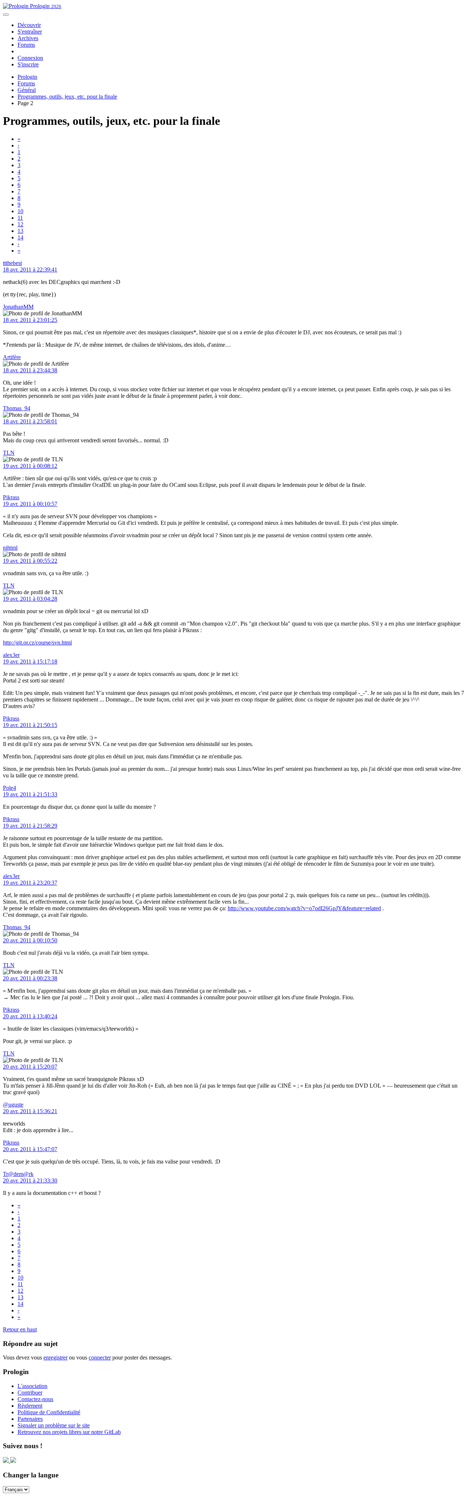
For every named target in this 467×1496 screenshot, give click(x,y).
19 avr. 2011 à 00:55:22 (30, 561)
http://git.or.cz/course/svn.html (37, 642)
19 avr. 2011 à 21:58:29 (30, 826)
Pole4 (9, 788)
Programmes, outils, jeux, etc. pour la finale (67, 96)
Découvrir (29, 25)
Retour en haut (20, 1329)
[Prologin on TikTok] (13, 1461)
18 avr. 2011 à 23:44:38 (30, 370)
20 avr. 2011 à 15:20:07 (30, 1067)
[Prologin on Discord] (6, 1461)
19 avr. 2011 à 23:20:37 (30, 883)
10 (20, 211)
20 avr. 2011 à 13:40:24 (30, 1016)
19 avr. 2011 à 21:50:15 (30, 725)
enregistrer (55, 1357)
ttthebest (12, 263)
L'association (32, 1386)
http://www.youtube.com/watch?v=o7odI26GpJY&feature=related (304, 908)
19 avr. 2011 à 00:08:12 (30, 466)
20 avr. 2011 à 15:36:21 (30, 1111)
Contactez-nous (35, 1399)
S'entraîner (30, 31)
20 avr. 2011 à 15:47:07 (30, 1149)
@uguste (13, 1104)
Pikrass (11, 497)
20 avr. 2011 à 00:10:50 (30, 940)
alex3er (11, 655)
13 (20, 231)
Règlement (30, 1406)
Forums (26, 45)
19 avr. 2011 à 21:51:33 (30, 794)
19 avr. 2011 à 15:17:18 (30, 661)
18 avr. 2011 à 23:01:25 (30, 320)
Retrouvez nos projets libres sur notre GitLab (69, 1432)
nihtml (10, 548)
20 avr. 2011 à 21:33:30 (30, 1180)
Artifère (12, 357)
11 (20, 218)
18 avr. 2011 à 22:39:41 (30, 269)
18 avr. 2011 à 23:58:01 (30, 421)
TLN (9, 453)
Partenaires (30, 1419)
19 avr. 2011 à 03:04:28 (30, 599)
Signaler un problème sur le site (54, 1425)
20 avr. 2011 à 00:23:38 (30, 978)
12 (20, 224)
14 (20, 237)
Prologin (44, 6)
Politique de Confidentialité (49, 1412)
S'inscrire (28, 64)
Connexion (30, 58)
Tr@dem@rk (18, 1174)
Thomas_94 (16, 408)
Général (27, 90)
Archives (28, 38)
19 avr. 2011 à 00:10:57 (30, 504)
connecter (100, 1357)
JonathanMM (18, 307)
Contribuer (30, 1392)
